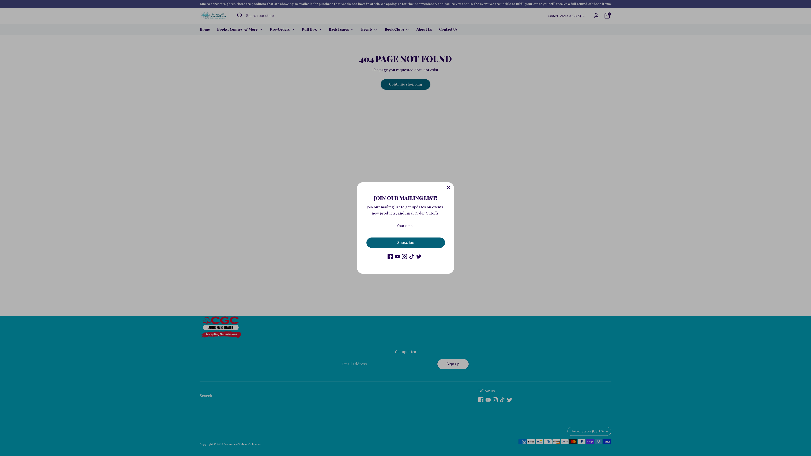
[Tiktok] (411, 256)
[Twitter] (418, 256)
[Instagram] (404, 256)
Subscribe (405, 242)
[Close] (448, 187)
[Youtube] (397, 256)
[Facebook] (390, 256)
